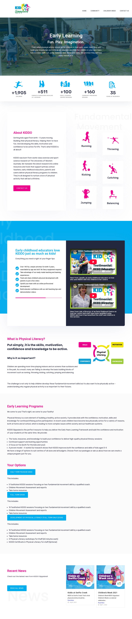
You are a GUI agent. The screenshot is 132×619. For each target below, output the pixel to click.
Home (84, 11)
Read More (71, 600)
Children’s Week (109, 11)
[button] (21, 472)
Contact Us (124, 11)
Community (95, 11)
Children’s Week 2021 (107, 592)
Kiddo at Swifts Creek (77, 592)
